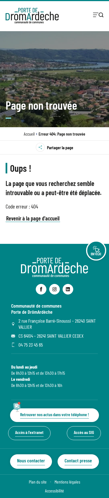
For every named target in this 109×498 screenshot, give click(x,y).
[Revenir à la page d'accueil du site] (54, 275)
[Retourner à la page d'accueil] (32, 15)
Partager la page (60, 147)
